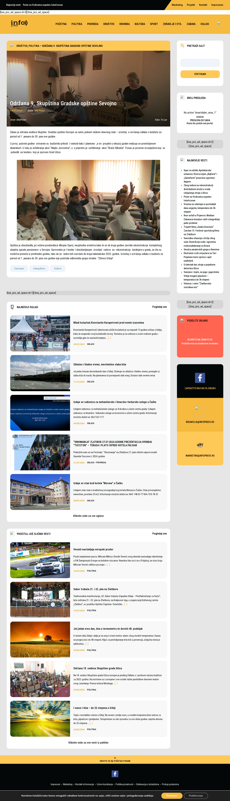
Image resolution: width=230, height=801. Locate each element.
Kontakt (203, 4)
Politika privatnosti (124, 784)
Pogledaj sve (159, 307)
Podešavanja (196, 795)
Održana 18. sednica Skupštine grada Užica (97, 668)
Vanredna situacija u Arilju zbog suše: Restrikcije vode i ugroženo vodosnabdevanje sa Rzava (200, 242)
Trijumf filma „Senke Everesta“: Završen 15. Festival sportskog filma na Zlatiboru (201, 231)
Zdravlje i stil (172, 24)
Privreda (92, 24)
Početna (61, 24)
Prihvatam (171, 795)
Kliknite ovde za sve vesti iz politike (88, 742)
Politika (77, 24)
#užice (57, 268)
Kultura (140, 24)
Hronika (124, 24)
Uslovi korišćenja (105, 784)
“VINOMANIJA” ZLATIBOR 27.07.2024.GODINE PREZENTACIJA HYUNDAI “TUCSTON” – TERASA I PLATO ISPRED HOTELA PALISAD (112, 443)
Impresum (55, 784)
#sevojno (19, 268)
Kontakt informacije (84, 784)
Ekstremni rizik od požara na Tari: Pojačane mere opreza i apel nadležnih (200, 257)
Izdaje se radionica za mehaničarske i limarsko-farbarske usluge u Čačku (114, 402)
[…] (109, 337)
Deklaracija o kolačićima (147, 784)
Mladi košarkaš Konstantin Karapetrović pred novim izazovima (108, 322)
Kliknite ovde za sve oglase (88, 515)
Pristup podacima (170, 784)
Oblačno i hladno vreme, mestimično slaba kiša (99, 364)
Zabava (191, 24)
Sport (154, 24)
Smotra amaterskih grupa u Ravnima (201, 249)
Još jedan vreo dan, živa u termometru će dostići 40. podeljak (108, 628)
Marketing (67, 784)
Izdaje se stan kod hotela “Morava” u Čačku (98, 483)
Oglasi (205, 24)
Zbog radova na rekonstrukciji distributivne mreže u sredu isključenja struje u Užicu (198, 189)
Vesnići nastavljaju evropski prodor (93, 549)
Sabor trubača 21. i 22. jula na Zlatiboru (95, 589)
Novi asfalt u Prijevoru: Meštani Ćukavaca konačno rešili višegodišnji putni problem (202, 219)
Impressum (217, 4)
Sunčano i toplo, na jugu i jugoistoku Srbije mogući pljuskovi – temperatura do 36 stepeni (201, 276)
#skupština (39, 268)
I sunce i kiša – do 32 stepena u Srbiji (94, 708)
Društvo (108, 24)
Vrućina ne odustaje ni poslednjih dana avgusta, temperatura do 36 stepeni (200, 208)
